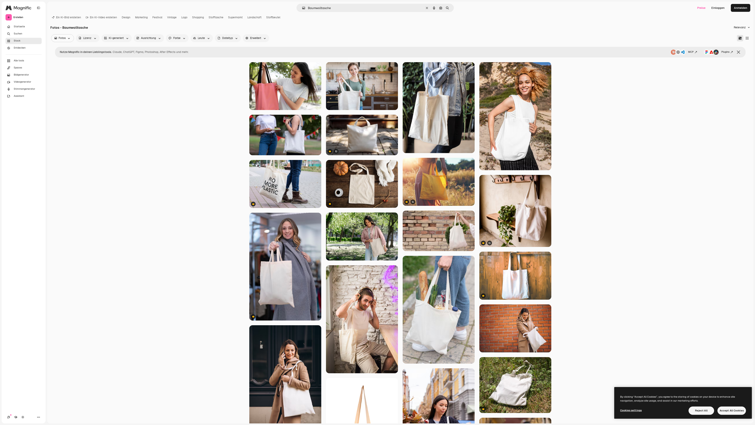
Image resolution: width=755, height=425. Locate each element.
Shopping (198, 17)
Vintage (172, 17)
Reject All (701, 410)
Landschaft (254, 17)
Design (126, 17)
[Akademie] (16, 417)
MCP (691, 52)
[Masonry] (740, 38)
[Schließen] (738, 52)
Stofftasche (216, 17)
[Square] (747, 38)
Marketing (141, 17)
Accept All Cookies (732, 410)
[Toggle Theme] (23, 417)
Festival (157, 17)
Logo (184, 17)
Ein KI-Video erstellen (103, 17)
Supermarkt (235, 17)
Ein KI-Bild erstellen (68, 17)
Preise (701, 8)
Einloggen (718, 8)
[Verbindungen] (9, 417)
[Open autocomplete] (302, 7)
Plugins (725, 52)
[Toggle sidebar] (38, 8)
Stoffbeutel (273, 17)
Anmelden (740, 8)
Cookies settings (631, 410)
